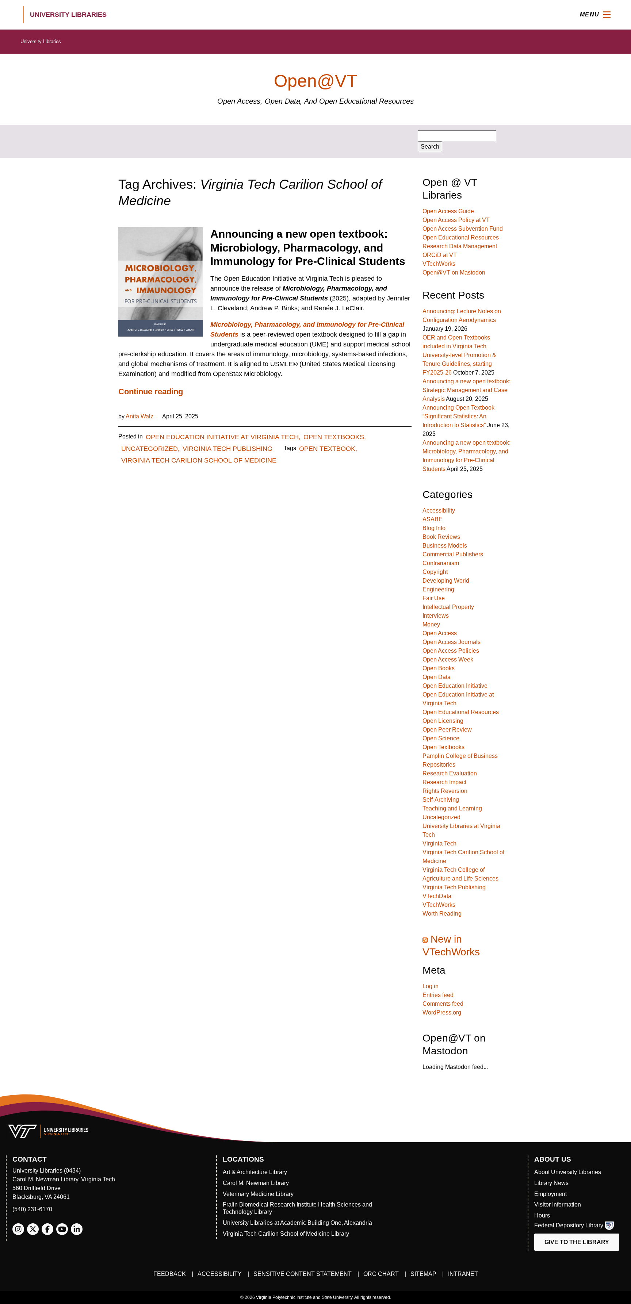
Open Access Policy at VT (456, 220)
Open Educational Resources (460, 237)
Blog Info (433, 528)
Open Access (439, 633)
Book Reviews (441, 537)
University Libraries (40, 41)
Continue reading (150, 391)
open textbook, (328, 448)
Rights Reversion (444, 791)
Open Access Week (447, 659)
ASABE (432, 519)
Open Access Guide (448, 211)
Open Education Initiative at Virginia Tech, (223, 437)
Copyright (435, 572)
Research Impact (444, 782)
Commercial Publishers (452, 554)
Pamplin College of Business (460, 756)
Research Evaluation (449, 773)
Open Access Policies (450, 651)
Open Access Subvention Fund (462, 229)
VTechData (436, 896)
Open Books (438, 668)
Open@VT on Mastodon (453, 272)
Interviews (435, 616)
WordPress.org (441, 1012)
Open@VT (315, 81)
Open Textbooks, (334, 437)
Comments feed (442, 1004)
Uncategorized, (150, 448)
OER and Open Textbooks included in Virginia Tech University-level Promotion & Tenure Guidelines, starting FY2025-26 (459, 355)
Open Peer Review (447, 729)
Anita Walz (139, 416)
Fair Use (433, 598)
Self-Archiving (440, 800)
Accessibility (438, 510)
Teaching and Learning (452, 808)
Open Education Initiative (454, 686)
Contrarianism (440, 563)
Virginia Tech (439, 843)
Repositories (438, 765)
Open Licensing (442, 721)
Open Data (436, 677)
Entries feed (438, 995)
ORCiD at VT (439, 255)
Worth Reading (442, 913)
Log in (430, 986)
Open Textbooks (443, 747)
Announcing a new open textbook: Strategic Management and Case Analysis (466, 390)
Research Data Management (459, 246)
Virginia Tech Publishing (227, 448)
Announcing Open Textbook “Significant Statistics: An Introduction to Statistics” (458, 416)
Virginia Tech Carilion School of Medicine (198, 460)
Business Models (444, 545)
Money (431, 624)
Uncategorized (441, 817)
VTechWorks (438, 264)
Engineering (438, 589)
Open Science (440, 738)
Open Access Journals (451, 642)
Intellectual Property (448, 607)
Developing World (445, 581)
